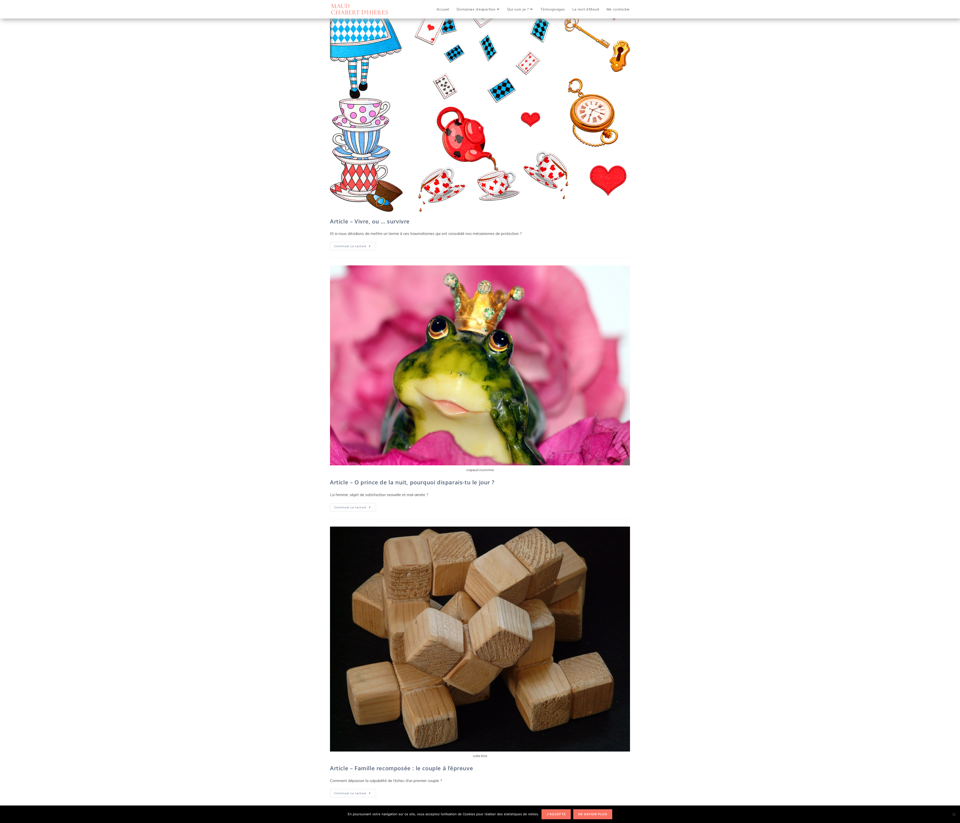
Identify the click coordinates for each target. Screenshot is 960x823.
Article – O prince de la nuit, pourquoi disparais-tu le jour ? (412, 482)
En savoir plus (592, 814)
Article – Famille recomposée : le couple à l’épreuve (401, 768)
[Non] (953, 814)
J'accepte (556, 814)
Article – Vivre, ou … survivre (370, 221)
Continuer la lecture (355, 247)
